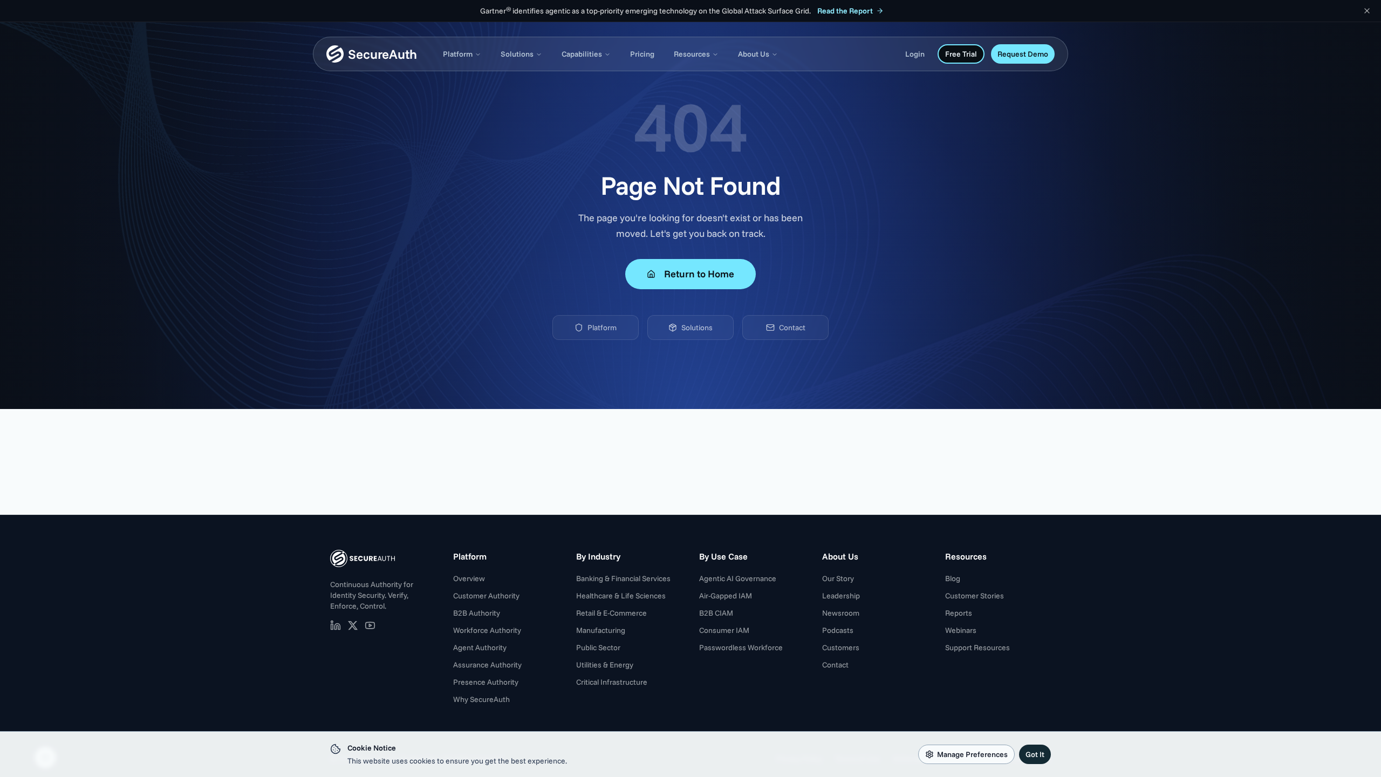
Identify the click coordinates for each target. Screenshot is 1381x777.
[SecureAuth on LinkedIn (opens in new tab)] (335, 625)
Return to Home (699, 274)
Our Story (838, 578)
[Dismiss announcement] (1367, 10)
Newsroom (840, 613)
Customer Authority (486, 596)
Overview (469, 578)
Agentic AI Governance (737, 578)
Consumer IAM (724, 630)
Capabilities (582, 54)
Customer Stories (974, 596)
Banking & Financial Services (623, 578)
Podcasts (837, 630)
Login (915, 54)
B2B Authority (476, 613)
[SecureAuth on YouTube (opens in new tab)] (370, 625)
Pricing (642, 54)
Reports (958, 613)
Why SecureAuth (481, 699)
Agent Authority (480, 647)
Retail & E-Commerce (611, 613)
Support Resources (977, 647)
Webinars (960, 630)
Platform (458, 54)
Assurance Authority (487, 665)
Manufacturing (600, 630)
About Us (753, 54)
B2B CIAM (716, 613)
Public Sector (598, 647)
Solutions (517, 54)
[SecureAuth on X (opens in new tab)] (352, 625)
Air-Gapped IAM (725, 596)
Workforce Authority (487, 630)
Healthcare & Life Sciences (621, 596)
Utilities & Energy (604, 665)
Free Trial (961, 54)
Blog (952, 578)
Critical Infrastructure (611, 682)
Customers (840, 647)
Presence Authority (485, 682)
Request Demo (1022, 54)
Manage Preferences (972, 754)
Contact (792, 327)
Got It (1035, 754)
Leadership (841, 596)
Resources (692, 54)
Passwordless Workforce (741, 647)
